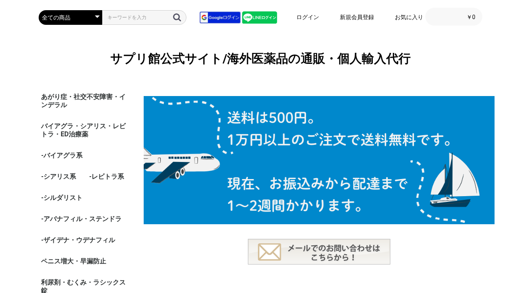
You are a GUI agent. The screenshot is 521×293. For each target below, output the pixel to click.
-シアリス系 (58, 176)
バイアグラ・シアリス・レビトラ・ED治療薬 (83, 130)
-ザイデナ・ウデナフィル (78, 240)
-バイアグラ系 (62, 155)
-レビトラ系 (106, 176)
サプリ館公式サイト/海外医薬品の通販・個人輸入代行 (260, 58)
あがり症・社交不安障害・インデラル (83, 101)
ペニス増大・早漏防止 (73, 261)
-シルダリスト (62, 197)
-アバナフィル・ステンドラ (81, 219)
